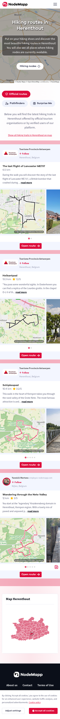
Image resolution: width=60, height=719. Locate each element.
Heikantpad (10, 275)
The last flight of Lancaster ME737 (24, 166)
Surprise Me (44, 103)
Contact (27, 685)
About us (11, 685)
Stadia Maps (21, 82)
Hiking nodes (28, 66)
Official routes (18, 94)
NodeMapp (55, 82)
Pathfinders (17, 103)
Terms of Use (45, 685)
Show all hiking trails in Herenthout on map (30, 135)
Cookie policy (35, 702)
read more (26, 182)
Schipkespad (11, 385)
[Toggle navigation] (55, 4)
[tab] (29, 238)
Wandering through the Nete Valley (25, 494)
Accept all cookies (44, 710)
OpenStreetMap (34, 82)
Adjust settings (13, 710)
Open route (28, 246)
